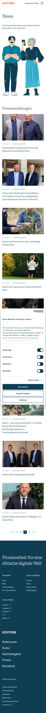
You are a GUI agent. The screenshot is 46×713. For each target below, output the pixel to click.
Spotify (5, 618)
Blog (3, 584)
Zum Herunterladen (9, 590)
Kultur (28, 584)
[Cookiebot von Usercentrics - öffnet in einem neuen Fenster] (33, 311)
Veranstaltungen (8, 587)
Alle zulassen (23, 387)
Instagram (6, 608)
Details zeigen (33, 380)
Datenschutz (6, 698)
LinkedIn (5, 605)
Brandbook (6, 705)
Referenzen (9, 642)
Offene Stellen (31, 587)
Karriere (29, 580)
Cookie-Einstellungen (9, 687)
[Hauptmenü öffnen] (34, 3)
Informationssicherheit (10, 701)
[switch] (40, 357)
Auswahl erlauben (23, 393)
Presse (6, 660)
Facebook (6, 612)
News (4, 580)
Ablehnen (23, 400)
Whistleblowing (7, 691)
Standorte (8, 666)
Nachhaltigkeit (31, 590)
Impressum (6, 694)
